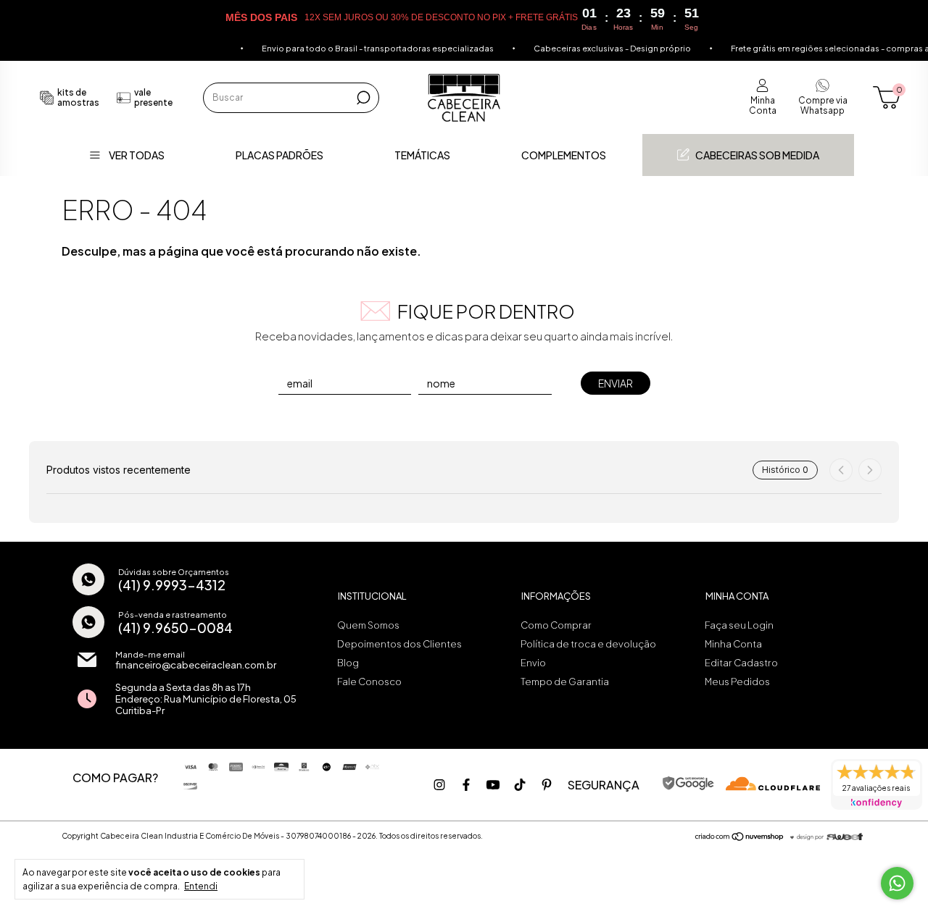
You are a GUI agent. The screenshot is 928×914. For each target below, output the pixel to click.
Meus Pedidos (737, 681)
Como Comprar (556, 625)
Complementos (563, 155)
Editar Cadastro (741, 662)
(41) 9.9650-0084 (175, 627)
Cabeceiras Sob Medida (757, 155)
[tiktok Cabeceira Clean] (520, 785)
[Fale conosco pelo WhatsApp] (897, 883)
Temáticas (422, 155)
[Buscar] (362, 97)
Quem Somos (368, 625)
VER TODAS (137, 155)
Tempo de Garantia (565, 681)
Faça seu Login (739, 625)
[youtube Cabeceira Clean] (493, 785)
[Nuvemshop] (740, 837)
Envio (533, 662)
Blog (348, 662)
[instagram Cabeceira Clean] (439, 785)
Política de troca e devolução (588, 644)
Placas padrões (279, 155)
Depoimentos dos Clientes (399, 644)
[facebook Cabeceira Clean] (466, 785)
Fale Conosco (369, 681)
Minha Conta (733, 644)
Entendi (201, 886)
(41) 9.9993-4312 (171, 585)
